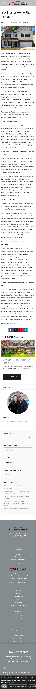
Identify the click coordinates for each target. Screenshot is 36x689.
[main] (18, 263)
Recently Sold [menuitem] (18, 627)
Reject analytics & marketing (18, 686)
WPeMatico (11, 323)
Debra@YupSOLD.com (18, 559)
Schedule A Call (18, 563)
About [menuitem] (18, 594)
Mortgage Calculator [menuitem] (18, 630)
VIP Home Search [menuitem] (18, 621)
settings (11, 682)
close (33, 646)
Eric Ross (5, 22)
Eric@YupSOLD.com (18, 557)
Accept (4, 686)
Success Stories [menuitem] (18, 596)
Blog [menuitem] (18, 599)
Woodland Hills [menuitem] (18, 642)
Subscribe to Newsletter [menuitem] (18, 605)
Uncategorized (15, 22)
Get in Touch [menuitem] (18, 602)
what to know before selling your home (16, 508)
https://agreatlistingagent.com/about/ (15, 421)
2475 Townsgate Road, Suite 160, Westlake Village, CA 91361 (18, 577)
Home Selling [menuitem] (18, 618)
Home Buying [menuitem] (18, 615)
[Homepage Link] (18, 2)
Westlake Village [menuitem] (18, 639)
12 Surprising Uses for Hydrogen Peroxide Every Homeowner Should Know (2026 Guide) (17, 503)
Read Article (12, 377)
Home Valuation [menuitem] (18, 624)
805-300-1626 (18, 550)
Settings (32, 686)
